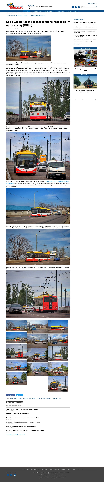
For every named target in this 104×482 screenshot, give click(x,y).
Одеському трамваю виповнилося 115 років (85, 69)
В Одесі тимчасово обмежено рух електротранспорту (21, 426)
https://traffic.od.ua (15, 5)
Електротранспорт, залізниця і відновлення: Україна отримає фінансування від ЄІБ (85, 40)
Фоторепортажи (85, 74)
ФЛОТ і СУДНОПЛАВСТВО (37, 11)
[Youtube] (79, 7)
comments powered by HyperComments (15, 434)
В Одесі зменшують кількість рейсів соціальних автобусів (22, 418)
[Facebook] (73, 7)
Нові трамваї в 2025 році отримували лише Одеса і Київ (85, 31)
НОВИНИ (26, 11)
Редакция (80, 469)
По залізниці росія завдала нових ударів (17, 413)
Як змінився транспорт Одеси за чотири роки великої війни (85, 27)
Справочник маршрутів (60, 11)
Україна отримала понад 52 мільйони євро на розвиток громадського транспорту (85, 23)
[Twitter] (76, 7)
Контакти (77, 11)
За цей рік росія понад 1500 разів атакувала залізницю (22, 409)
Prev (75, 99)
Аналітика (70, 11)
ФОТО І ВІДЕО (48, 11)
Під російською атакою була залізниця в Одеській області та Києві (25, 430)
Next (95, 99)
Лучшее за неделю (85, 48)
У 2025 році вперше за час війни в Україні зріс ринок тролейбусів (85, 36)
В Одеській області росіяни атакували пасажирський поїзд (23, 422)
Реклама (74, 469)
